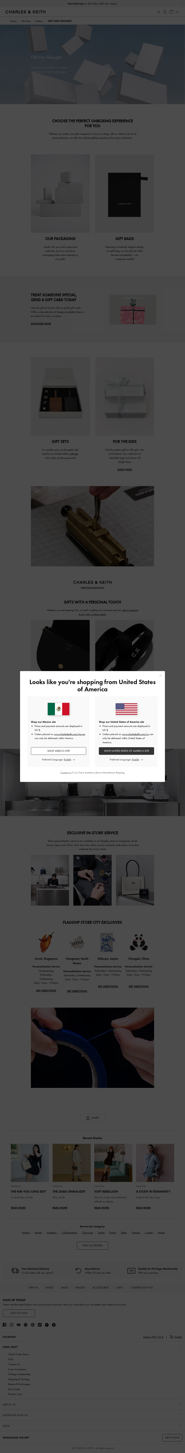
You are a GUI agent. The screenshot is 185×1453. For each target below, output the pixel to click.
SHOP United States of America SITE (126, 750)
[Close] (160, 675)
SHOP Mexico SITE (58, 750)
